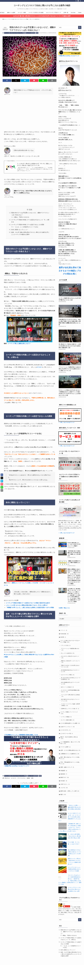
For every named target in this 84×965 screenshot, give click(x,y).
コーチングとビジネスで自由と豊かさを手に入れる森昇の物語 (42, 5)
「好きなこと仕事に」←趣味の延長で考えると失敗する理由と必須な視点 (74, 807)
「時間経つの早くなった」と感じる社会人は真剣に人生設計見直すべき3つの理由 (30, 607)
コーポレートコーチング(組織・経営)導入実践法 (70, 704)
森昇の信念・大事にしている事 (69, 791)
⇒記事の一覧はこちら (64, 608)
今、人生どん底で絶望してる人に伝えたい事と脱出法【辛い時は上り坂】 (74, 836)
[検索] (80, 1)
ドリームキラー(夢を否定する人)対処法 (70, 695)
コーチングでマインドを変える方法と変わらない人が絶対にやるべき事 (74, 889)
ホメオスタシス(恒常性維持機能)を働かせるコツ (70, 691)
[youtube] (78, 1)
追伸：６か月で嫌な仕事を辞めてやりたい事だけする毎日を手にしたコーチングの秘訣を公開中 (71, 954)
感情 (32, 778)
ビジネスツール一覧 (66, 733)
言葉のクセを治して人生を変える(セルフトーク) (70, 666)
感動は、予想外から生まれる (21, 217)
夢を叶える (7, 778)
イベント (63, 630)
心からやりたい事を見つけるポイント (70, 657)
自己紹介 (39, 367)
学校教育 (63, 770)
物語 (37, 32)
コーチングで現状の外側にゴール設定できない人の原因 (27, 224)
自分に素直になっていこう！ (19, 229)
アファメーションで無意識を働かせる (70, 649)
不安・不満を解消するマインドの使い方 (70, 763)
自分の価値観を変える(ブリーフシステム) (70, 683)
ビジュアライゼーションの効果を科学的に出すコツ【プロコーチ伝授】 (74, 869)
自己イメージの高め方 (67, 687)
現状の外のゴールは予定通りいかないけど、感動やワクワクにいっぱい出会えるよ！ (71, 931)
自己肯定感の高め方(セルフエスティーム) (70, 671)
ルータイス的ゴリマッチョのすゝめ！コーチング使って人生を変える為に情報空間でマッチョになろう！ (69, 817)
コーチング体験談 (66, 716)
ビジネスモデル (65, 730)
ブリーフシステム (21, 778)
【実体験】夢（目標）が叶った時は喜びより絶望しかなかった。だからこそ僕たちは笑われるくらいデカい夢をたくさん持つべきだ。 (69, 827)
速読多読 (63, 774)
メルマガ (64, 787)
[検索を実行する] (79, 27)
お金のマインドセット (67, 726)
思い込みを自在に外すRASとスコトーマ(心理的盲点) (70, 678)
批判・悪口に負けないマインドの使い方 (70, 758)
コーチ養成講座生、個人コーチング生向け (70, 742)
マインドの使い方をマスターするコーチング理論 (14, 32)
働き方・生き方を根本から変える (69, 737)
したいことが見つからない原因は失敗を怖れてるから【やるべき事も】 (27, 605)
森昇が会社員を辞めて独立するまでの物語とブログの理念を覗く (70, 270)
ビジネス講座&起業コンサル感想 (70, 723)
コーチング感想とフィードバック (69, 712)
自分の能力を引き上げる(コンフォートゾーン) (70, 700)
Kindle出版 (64, 633)
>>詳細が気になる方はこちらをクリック (68, 55)
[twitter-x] (76, 1)
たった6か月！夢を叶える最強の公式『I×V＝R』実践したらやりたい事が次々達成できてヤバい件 (34, 164)
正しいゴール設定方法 (30, 32)
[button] (7, 80)
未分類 (63, 637)
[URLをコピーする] (52, 80)
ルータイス (13, 778)
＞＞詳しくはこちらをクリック (66, 445)
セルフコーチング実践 (67, 674)
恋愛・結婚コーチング (67, 767)
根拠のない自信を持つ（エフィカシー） (70, 661)
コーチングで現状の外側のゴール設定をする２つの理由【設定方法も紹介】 (28, 603)
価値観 (28, 778)
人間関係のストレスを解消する (69, 753)
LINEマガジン (65, 784)
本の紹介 (63, 780)
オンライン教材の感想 (67, 720)
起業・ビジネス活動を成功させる (70, 750)
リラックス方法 (65, 645)
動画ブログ (64, 777)
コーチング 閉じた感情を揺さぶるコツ (19, 343)
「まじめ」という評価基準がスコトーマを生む (26, 227)
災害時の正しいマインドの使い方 (70, 708)
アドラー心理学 (65, 747)
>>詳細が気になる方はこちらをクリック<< (16, 766)
